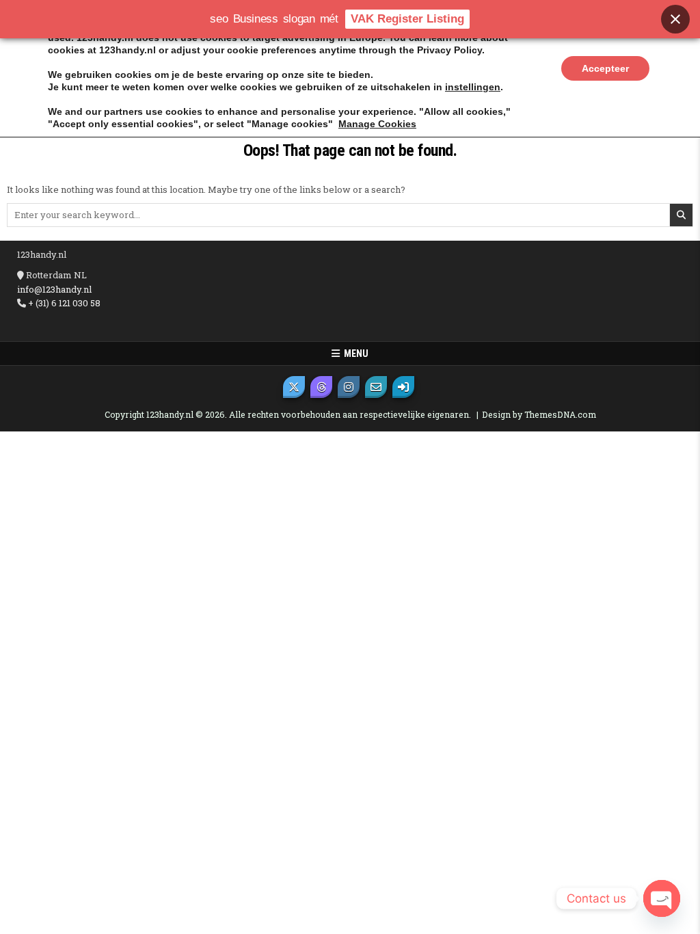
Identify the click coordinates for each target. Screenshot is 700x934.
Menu (354, 353)
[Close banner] (675, 19)
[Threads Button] (321, 387)
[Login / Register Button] (403, 387)
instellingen (472, 86)
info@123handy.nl (54, 289)
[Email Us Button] (376, 387)
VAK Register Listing (407, 18)
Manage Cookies (377, 123)
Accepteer (605, 68)
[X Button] (294, 387)
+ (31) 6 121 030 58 (63, 303)
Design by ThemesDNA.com (539, 414)
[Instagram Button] (349, 387)
